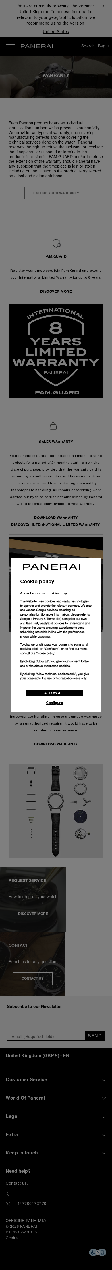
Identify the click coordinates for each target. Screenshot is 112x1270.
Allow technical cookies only (43, 593)
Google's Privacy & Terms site (40, 619)
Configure (54, 703)
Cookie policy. (45, 653)
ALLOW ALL (54, 693)
